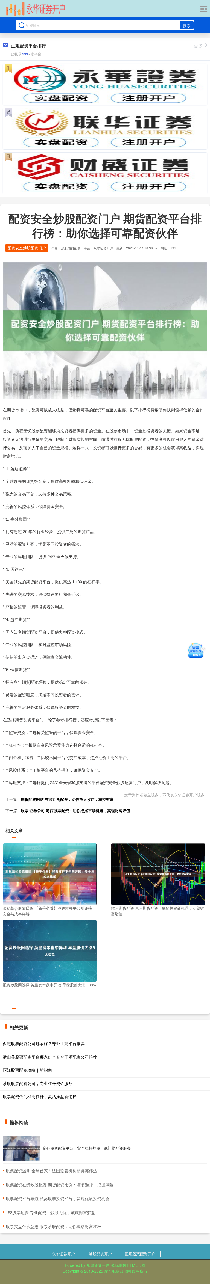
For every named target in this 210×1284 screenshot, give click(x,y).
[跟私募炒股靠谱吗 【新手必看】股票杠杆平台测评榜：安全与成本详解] (50, 873)
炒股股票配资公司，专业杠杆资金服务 (37, 1083)
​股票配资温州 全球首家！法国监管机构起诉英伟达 (51, 1170)
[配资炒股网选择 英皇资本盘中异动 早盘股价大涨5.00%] (50, 950)
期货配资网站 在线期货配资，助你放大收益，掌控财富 (67, 799)
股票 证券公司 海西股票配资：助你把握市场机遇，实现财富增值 (75, 810)
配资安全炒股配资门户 (27, 248)
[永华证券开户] (35, 9)
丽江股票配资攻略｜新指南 (27, 1070)
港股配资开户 (100, 1253)
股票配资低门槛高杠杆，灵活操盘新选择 (40, 1096)
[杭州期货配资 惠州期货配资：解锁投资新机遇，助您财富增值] (158, 873)
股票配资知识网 (117, 1271)
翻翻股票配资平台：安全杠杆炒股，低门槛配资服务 (87, 1148)
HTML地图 (136, 1265)
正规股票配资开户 (140, 1253)
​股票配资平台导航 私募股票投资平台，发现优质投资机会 (57, 1198)
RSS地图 (118, 1265)
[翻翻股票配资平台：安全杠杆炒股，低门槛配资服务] (21, 1148)
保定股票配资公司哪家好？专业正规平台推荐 (44, 1043)
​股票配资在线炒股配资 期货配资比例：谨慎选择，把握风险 (59, 1184)
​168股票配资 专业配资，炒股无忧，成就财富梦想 (50, 1212)
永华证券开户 (63, 1253)
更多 (198, 46)
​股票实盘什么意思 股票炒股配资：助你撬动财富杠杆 (53, 1226)
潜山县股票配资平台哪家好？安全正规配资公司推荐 (50, 1057)
